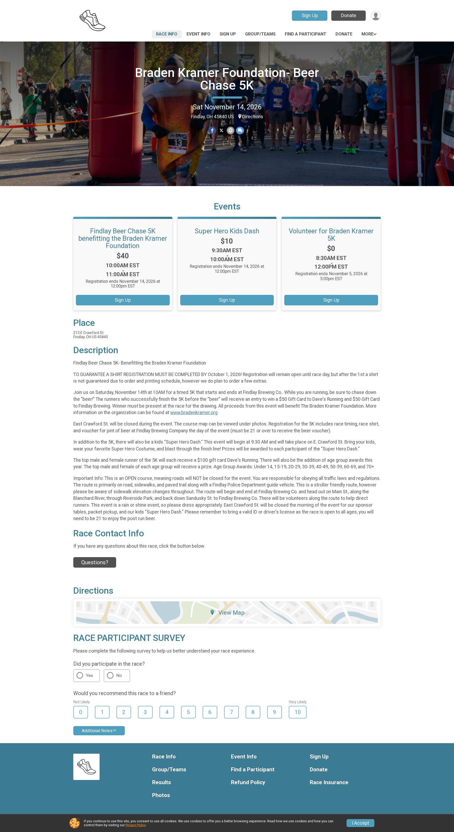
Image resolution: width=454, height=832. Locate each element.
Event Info (198, 34)
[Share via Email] (230, 130)
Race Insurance (329, 782)
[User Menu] (376, 15)
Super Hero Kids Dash (227, 231)
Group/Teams (260, 34)
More (367, 34)
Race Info (166, 34)
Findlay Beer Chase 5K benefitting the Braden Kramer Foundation (122, 238)
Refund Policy (248, 782)
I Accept (360, 823)
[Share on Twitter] (221, 130)
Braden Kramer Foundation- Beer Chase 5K (227, 79)
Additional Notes (97, 730)
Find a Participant (305, 34)
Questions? (94, 562)
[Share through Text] (240, 130)
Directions (252, 116)
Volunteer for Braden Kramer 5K (331, 234)
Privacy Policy (136, 825)
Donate (348, 15)
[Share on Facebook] (212, 130)
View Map (231, 612)
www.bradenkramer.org (194, 412)
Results (161, 782)
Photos (161, 795)
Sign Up (310, 15)
